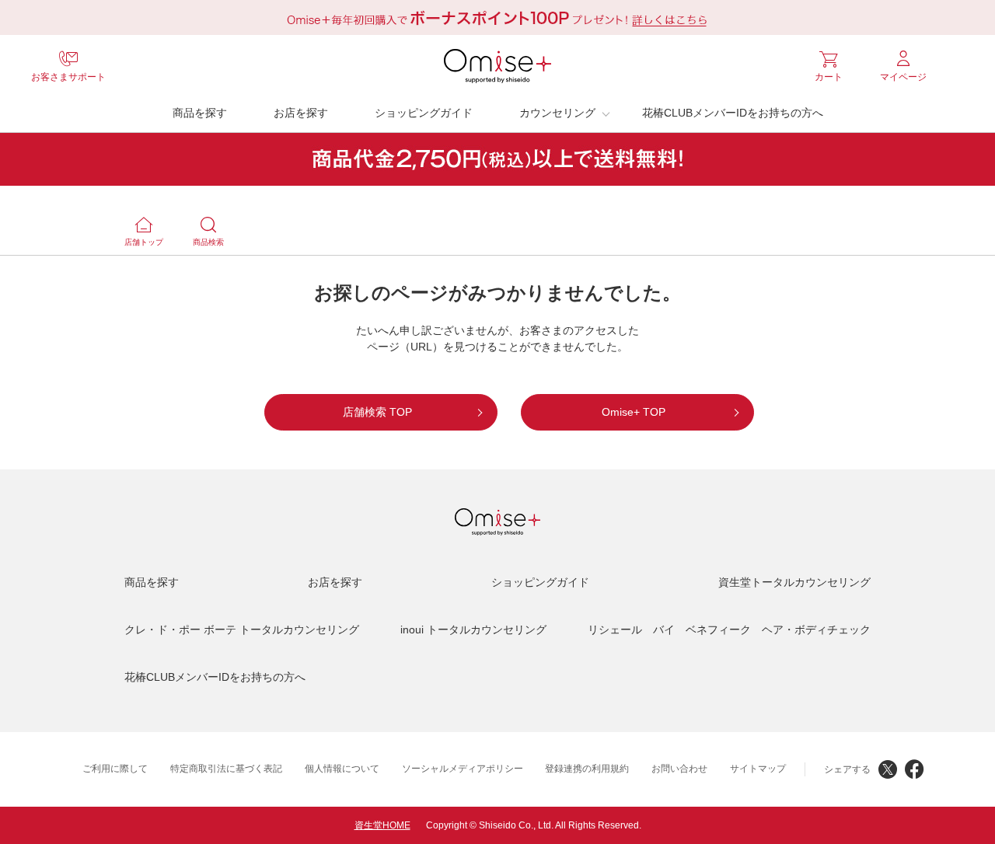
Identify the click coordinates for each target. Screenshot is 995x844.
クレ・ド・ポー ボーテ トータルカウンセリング (241, 629)
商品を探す (200, 112)
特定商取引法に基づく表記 (226, 768)
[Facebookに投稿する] (914, 769)
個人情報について (342, 768)
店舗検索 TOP (377, 412)
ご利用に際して (115, 768)
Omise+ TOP (633, 412)
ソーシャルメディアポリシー (462, 768)
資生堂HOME (382, 825)
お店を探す (301, 112)
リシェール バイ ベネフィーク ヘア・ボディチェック (729, 629)
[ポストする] (887, 769)
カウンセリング (557, 112)
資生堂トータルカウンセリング (794, 582)
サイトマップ (758, 768)
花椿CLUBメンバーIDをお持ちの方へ (732, 112)
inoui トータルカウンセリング (473, 629)
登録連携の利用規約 (587, 768)
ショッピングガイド (424, 112)
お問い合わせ (679, 768)
